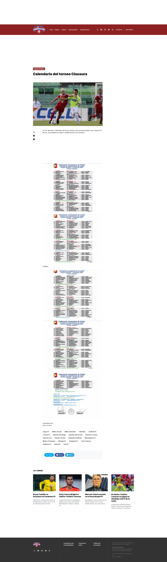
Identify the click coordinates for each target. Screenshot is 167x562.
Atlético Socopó (57, 431)
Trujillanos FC (47, 444)
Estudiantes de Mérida (75, 438)
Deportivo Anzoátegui (59, 435)
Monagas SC (62, 441)
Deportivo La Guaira (91, 435)
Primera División (39, 69)
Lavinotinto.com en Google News (68, 544)
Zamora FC (57, 444)
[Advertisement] (83, 12)
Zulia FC (66, 444)
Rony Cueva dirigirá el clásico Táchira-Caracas (70, 495)
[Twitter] (97, 29)
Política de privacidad (97, 544)
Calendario (82, 431)
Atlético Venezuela (70, 431)
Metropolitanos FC (90, 438)
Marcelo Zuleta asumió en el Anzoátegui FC (95, 495)
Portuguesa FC (73, 441)
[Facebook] (101, 29)
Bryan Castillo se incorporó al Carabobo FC (44, 495)
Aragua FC (46, 431)
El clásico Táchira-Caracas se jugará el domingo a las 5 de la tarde (120, 497)
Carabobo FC (92, 431)
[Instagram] (105, 29)
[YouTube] (108, 29)
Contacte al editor (82, 544)
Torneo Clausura (86, 441)
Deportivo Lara (47, 438)
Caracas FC (46, 435)
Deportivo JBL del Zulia (75, 435)
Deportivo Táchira (60, 438)
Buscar (120, 29)
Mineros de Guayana (49, 441)
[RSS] (112, 29)
